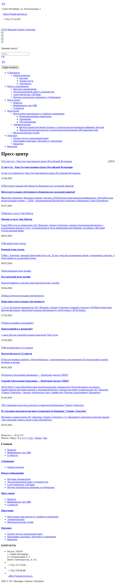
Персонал (12, 135)
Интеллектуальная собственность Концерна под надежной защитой (38, 192)
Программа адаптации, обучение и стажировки (37, 141)
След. (31, 438)
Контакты (12, 146)
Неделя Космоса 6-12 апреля (16, 353)
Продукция (13, 111)
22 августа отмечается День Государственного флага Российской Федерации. (41, 173)
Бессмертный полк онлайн (15, 276)
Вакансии (18, 143)
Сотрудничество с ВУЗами (27, 94)
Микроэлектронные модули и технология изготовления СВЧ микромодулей (58, 130)
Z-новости (18, 108)
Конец (38, 438)
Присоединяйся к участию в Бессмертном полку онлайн (30, 283)
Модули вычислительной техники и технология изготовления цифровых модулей (61, 127)
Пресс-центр (13, 100)
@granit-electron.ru (15, 14)
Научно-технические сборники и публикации (37, 97)
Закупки (23, 78)
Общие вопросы (21, 75)
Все (45, 438)
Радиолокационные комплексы (35, 116)
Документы (25, 83)
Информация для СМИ (25, 105)
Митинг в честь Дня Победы (16, 219)
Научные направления (24, 89)
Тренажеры (25, 119)
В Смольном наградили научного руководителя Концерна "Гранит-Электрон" (44, 411)
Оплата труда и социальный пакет (31, 138)
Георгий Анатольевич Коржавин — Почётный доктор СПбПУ (35, 381)
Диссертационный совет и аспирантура (33, 91)
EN (3, 3)
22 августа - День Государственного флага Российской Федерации (37, 167)
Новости (17, 102)
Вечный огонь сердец (12, 249)
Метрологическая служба (26, 132)
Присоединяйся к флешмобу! (17, 329)
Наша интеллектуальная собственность (23, 301)
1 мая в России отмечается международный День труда (29, 335)
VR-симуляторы (27, 122)
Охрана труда (26, 81)
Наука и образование (18, 86)
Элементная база (22, 124)
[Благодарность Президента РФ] (2, 32)
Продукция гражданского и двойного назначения (38, 113)
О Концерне (13, 72)
